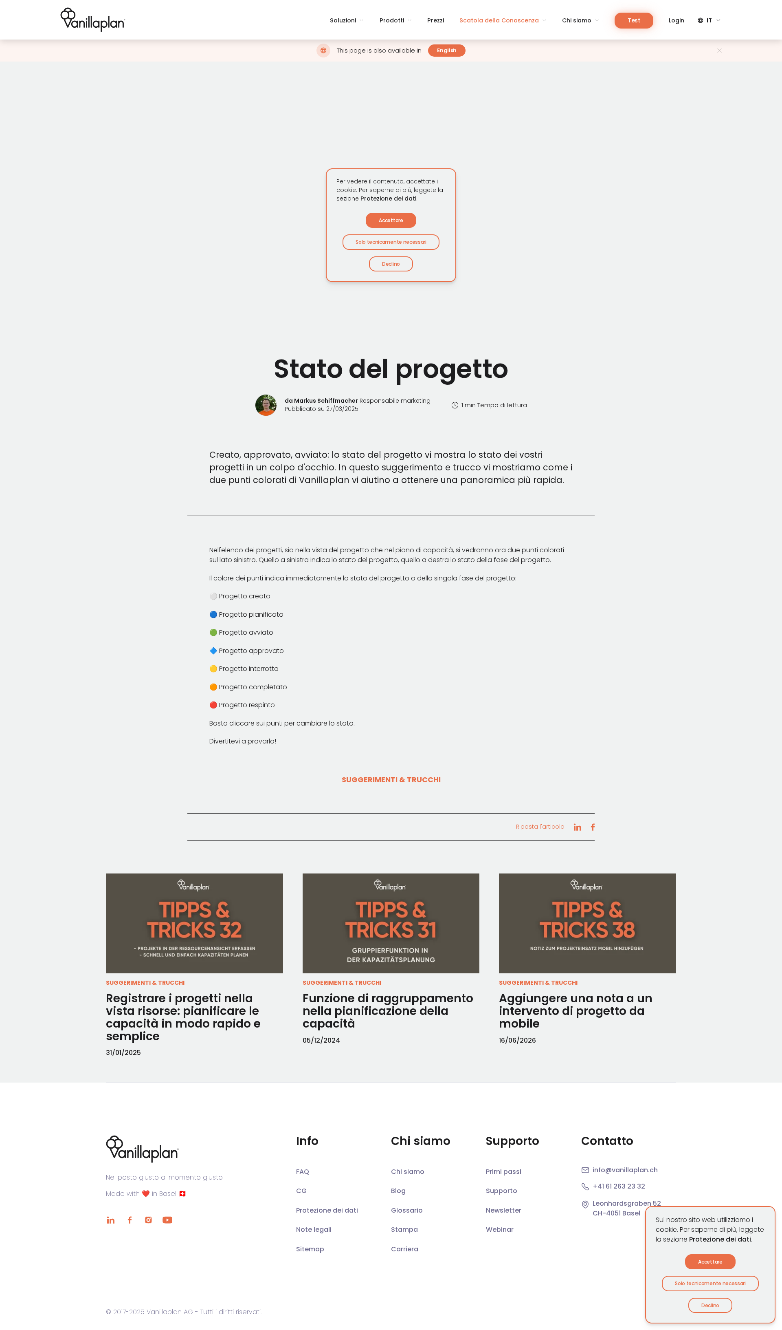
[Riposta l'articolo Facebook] (593, 827)
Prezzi (435, 21)
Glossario (407, 1210)
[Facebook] (129, 1220)
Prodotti (392, 21)
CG (301, 1190)
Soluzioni (343, 21)
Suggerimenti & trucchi (391, 779)
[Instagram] (148, 1220)
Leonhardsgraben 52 (627, 1203)
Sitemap (310, 1249)
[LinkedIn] (111, 1220)
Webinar (500, 1229)
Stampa (404, 1229)
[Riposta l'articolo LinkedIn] (577, 827)
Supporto (501, 1190)
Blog (398, 1190)
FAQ (302, 1171)
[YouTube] (167, 1220)
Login (676, 21)
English (447, 50)
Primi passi (503, 1171)
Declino (710, 1305)
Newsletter (503, 1210)
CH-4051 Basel (616, 1213)
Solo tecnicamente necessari (710, 1283)
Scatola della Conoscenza (499, 21)
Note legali (314, 1229)
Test (634, 20)
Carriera (404, 1249)
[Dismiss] (719, 50)
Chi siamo (576, 21)
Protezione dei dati (720, 1239)
